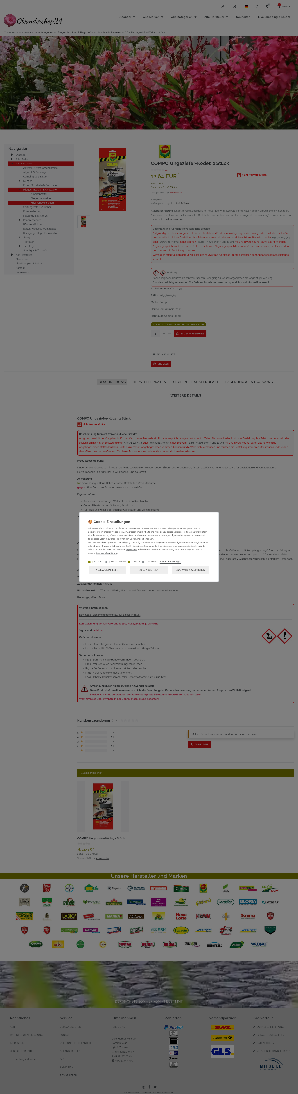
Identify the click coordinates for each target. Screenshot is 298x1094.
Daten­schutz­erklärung (106, 553)
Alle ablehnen (149, 570)
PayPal (136, 561)
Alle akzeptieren (107, 570)
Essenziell (98, 561)
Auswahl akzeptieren (190, 570)
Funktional (152, 561)
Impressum (131, 549)
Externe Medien (118, 561)
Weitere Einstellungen (170, 561)
